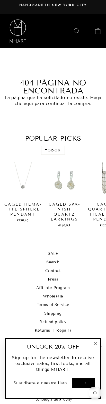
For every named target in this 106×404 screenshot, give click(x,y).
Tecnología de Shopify (53, 400)
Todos (53, 150)
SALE (53, 253)
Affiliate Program (53, 287)
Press (53, 279)
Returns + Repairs (53, 330)
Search (52, 262)
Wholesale (53, 296)
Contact (53, 270)
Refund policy (52, 322)
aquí (28, 103)
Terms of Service (53, 304)
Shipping (52, 313)
